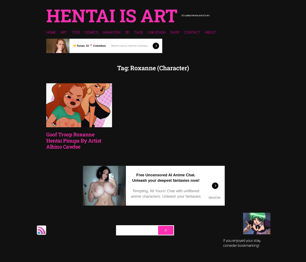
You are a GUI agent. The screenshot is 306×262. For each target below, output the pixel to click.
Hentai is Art (112, 15)
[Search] (165, 230)
